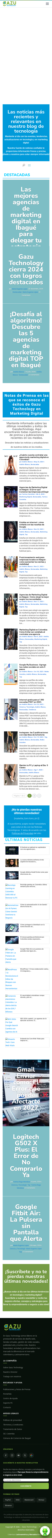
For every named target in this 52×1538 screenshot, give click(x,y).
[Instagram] (12, 1455)
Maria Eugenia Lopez (19, 289)
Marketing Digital (25, 497)
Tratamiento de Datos (12, 1429)
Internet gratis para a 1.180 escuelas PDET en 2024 (31, 700)
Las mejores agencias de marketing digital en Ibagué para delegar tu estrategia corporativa (26, 221)
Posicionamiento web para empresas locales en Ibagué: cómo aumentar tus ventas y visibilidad (32, 560)
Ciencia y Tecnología (26, 707)
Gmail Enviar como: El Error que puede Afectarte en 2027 (26, 1088)
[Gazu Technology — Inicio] (9, 4)
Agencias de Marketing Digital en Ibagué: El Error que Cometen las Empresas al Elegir (34, 489)
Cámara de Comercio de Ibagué (17, 1438)
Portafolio (7, 1394)
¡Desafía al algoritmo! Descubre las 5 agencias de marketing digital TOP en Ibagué (26, 339)
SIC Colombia (9, 1434)
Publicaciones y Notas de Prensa (16, 1389)
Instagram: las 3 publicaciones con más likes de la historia (33, 733)
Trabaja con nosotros (12, 1376)
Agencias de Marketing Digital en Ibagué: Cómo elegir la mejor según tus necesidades (34, 596)
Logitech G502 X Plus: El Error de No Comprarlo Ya (26, 1155)
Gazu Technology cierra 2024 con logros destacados (26, 269)
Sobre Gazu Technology (13, 1367)
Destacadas (17, 292)
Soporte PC (8, 1403)
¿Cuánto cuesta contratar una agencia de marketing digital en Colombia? (34, 457)
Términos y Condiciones (13, 1424)
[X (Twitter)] (24, 1455)
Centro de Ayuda (10, 1398)
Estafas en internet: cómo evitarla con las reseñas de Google (31, 524)
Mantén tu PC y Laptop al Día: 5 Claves (33, 766)
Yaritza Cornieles (28, 494)
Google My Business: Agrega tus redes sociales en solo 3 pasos (32, 666)
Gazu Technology (29, 1527)
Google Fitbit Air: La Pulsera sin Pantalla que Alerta (26, 1222)
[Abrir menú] (47, 4)
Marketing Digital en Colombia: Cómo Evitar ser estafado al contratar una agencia (33, 631)
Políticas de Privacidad (22, 833)
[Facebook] (5, 1455)
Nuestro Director (10, 1372)
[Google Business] (31, 1455)
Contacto (7, 1407)
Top (26, 534)
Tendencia (32, 710)
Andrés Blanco (18, 372)
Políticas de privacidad (12, 1420)
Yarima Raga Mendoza (21, 1182)
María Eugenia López (30, 292)
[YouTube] (18, 1455)
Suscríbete (26, 1486)
